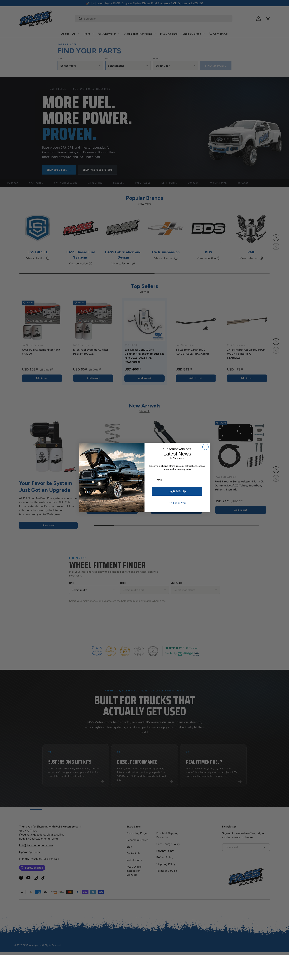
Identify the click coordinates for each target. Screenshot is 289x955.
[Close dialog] (205, 447)
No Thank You (177, 503)
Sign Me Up (177, 491)
